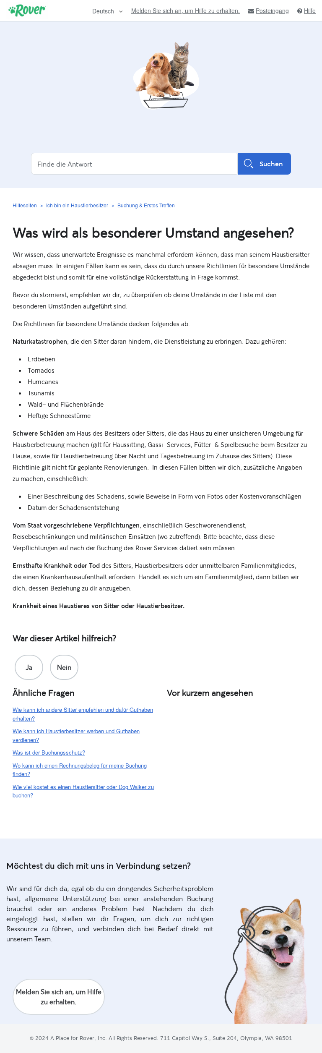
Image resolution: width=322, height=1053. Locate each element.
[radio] (29, 667)
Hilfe (310, 11)
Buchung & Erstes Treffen (146, 205)
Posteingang (272, 11)
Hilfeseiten (25, 205)
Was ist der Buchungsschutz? (49, 752)
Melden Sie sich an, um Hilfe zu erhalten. (185, 10)
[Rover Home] (27, 10)
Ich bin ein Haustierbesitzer (77, 205)
